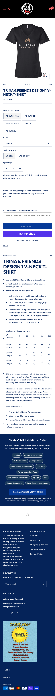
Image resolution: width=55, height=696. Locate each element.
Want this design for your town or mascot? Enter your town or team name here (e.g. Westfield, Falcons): (25, 194)
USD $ (7, 670)
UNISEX (9, 156)
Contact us (35, 540)
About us (34, 536)
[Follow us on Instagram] (12, 613)
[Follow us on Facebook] (6, 613)
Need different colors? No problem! (20, 210)
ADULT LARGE (12, 123)
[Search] (9, 9)
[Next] (51, 84)
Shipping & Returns (39, 545)
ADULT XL (29, 123)
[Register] (43, 584)
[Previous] (4, 84)
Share (5, 245)
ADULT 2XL (11, 131)
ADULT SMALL (12, 116)
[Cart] (50, 9)
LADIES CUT (24, 156)
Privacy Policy (36, 554)
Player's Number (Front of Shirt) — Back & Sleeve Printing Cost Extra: (25, 176)
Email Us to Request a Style (28, 492)
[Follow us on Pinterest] (18, 613)
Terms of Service (37, 549)
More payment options (27, 240)
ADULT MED (30, 116)
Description (9, 255)
